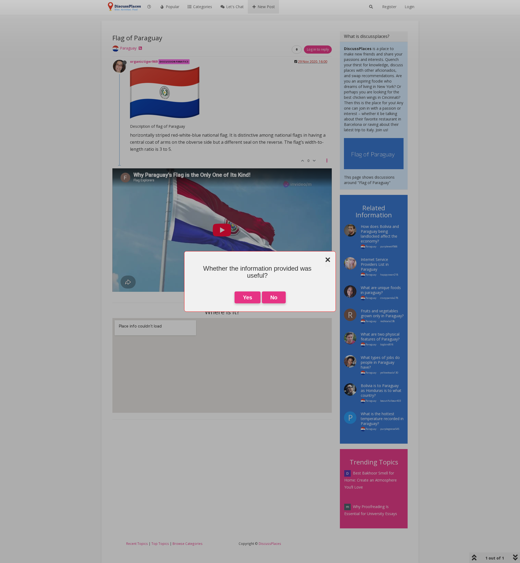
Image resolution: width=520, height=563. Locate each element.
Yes (247, 297)
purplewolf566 (388, 246)
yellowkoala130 (389, 372)
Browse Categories (188, 543)
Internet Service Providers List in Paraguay (375, 264)
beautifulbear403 (390, 400)
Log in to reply (318, 49)
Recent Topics (137, 543)
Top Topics (160, 543)
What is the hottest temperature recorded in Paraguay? (382, 418)
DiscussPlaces (270, 543)
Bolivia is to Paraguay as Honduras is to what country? (381, 390)
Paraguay (128, 48)
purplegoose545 (389, 429)
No (273, 297)
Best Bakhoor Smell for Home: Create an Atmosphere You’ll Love (370, 480)
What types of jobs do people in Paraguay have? (380, 362)
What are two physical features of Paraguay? (380, 337)
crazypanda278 (389, 298)
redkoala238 (387, 321)
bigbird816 (386, 344)
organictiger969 (144, 61)
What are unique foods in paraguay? (381, 290)
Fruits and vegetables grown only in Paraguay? (382, 313)
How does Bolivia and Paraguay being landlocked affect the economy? (380, 234)
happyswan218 (389, 274)
